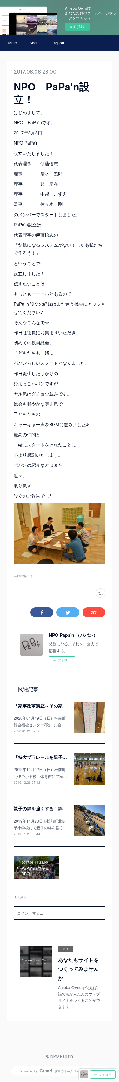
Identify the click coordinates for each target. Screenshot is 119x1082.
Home (11, 42)
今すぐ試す (77, 26)
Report (58, 42)
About (35, 42)
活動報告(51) (23, 576)
